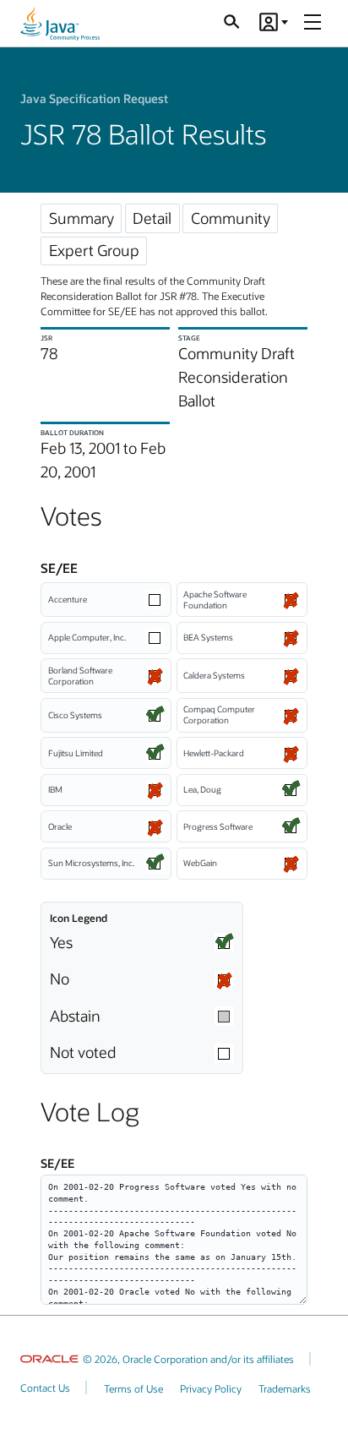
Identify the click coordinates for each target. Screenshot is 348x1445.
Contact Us (45, 1387)
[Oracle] (49, 1359)
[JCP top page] (60, 24)
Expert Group (94, 250)
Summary (81, 218)
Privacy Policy (211, 1388)
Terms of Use (133, 1388)
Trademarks (284, 1388)
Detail (152, 218)
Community (230, 218)
